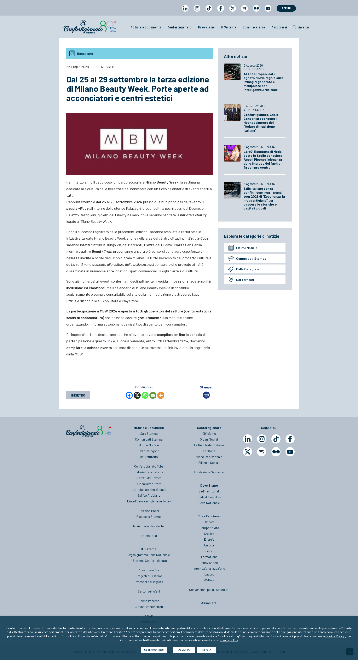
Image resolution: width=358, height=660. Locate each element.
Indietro (78, 395)
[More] (160, 395)
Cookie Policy (334, 636)
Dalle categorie (247, 269)
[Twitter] (247, 451)
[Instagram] (261, 438)
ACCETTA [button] (184, 649)
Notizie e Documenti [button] (146, 27)
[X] (137, 395)
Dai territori (245, 280)
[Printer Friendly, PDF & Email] (206, 397)
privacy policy (228, 640)
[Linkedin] (247, 438)
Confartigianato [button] (179, 27)
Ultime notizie (246, 248)
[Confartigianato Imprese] (90, 27)
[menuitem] (185, 12)
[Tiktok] (276, 438)
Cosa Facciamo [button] (254, 27)
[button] (301, 27)
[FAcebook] (290, 438)
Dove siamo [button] (206, 27)
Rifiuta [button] (206, 649)
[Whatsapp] (145, 395)
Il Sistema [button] (228, 27)
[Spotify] (261, 451)
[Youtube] (290, 451)
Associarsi (279, 27)
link (109, 341)
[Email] (152, 395)
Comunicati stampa (251, 258)
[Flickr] (276, 451)
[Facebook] (129, 395)
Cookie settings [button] (154, 649)
